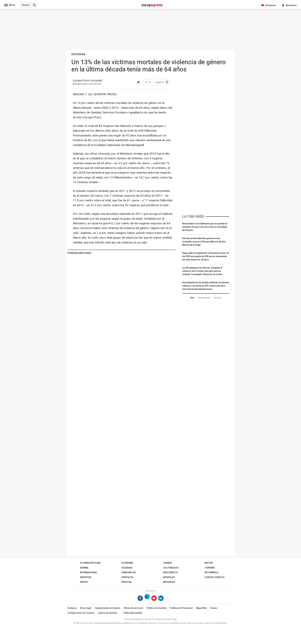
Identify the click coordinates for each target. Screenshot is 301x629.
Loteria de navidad (107, 613)
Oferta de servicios (133, 608)
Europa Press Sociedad (87, 80)
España (84, 567)
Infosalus (169, 582)
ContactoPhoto (214, 577)
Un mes (217, 297)
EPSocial (126, 582)
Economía (127, 563)
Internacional (88, 572)
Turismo (210, 567)
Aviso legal (85, 608)
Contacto (72, 608)
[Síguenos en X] (147, 599)
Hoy (192, 297)
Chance (167, 563)
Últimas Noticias (90, 563)
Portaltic (127, 577)
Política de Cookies (157, 608)
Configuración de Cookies (80, 613)
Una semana (204, 297)
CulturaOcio (171, 567)
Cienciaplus (128, 572)
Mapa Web (201, 608)
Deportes (85, 577)
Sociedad (126, 567)
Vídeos (84, 582)
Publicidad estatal (133, 613)
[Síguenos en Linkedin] (161, 599)
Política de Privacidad (181, 608)
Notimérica (211, 572)
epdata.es (169, 577)
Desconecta (170, 572)
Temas (213, 608)
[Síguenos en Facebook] (140, 599)
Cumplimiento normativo (107, 608)
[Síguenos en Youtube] (154, 599)
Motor (209, 563)
